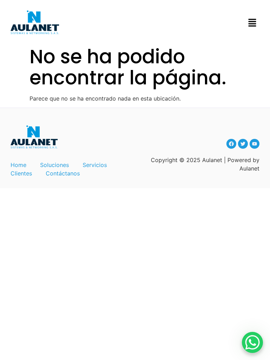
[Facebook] (231, 144)
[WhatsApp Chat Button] (252, 342)
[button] (252, 23)
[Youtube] (254, 144)
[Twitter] (243, 144)
